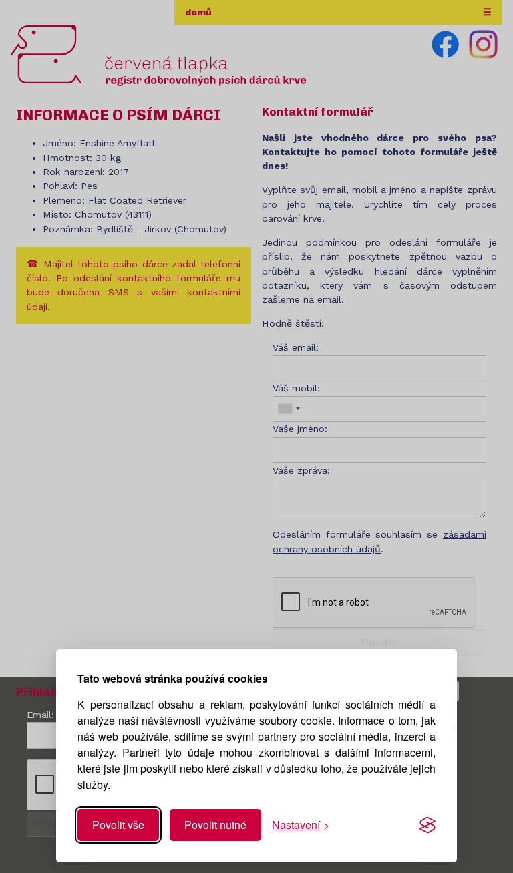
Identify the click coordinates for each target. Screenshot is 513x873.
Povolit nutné (215, 824)
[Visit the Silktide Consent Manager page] (427, 825)
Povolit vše (118, 824)
